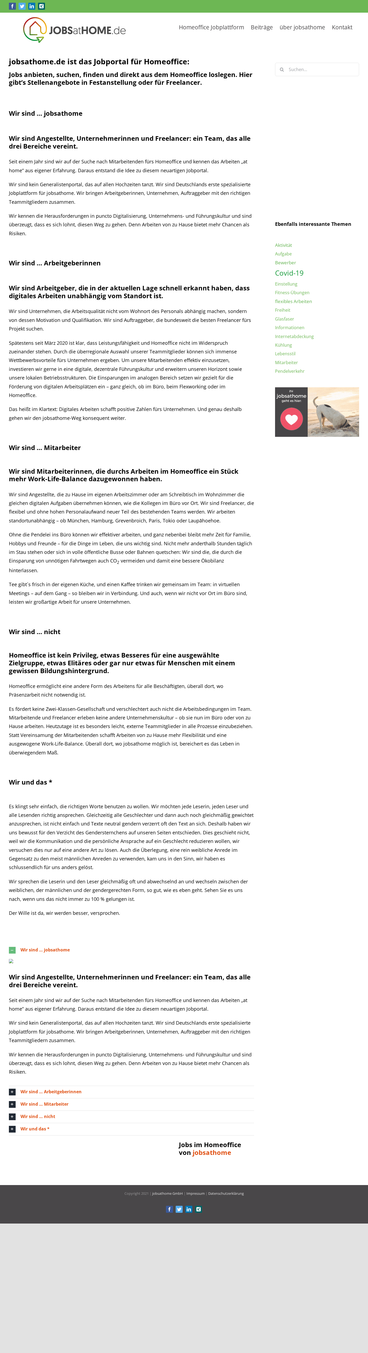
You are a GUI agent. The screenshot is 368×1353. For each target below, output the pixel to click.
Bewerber (285, 262)
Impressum (195, 1193)
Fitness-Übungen (292, 293)
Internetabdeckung (294, 336)
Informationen (289, 328)
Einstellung (286, 284)
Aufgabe (283, 254)
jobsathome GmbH (167, 1193)
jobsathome (212, 1152)
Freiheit (282, 310)
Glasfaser (284, 319)
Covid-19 (289, 273)
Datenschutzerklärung (330, 182)
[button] (131, 950)
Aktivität (283, 245)
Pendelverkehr (290, 371)
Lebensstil (285, 354)
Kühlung (283, 345)
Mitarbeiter (286, 363)
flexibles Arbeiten (293, 301)
